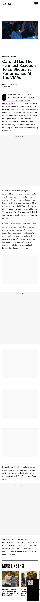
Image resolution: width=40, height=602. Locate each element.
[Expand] (29, 581)
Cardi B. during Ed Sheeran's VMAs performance (18, 100)
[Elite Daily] (7, 3)
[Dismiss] (36, 581)
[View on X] (20, 269)
